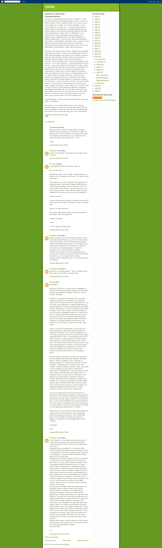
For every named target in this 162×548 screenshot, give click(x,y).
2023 (96, 25)
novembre (100, 62)
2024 (96, 22)
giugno (99, 70)
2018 (96, 38)
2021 (96, 30)
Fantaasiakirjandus (102, 80)
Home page (66, 540)
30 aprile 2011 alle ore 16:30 (59, 432)
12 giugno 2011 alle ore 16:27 (59, 534)
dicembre (100, 59)
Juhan (54, 164)
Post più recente (50, 540)
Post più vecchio (83, 540)
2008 (96, 91)
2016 (96, 43)
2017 (96, 40)
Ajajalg (49, 6)
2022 (96, 27)
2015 (96, 46)
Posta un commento (51, 537)
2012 (96, 54)
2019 (96, 35)
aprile (99, 72)
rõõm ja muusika (102, 75)
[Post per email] (67, 116)
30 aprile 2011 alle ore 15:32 (59, 263)
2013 (96, 51)
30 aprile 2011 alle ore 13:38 (59, 230)
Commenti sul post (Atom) (60, 544)
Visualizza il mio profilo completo (104, 100)
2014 (96, 48)
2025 (96, 19)
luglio (99, 67)
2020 (96, 33)
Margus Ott (55, 151)
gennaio (99, 83)
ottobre (99, 64)
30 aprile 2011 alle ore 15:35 (59, 276)
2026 (96, 17)
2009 (96, 88)
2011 (96, 56)
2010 (96, 86)
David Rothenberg (102, 78)
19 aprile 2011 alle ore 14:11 (59, 158)
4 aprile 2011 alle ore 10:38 (59, 145)
